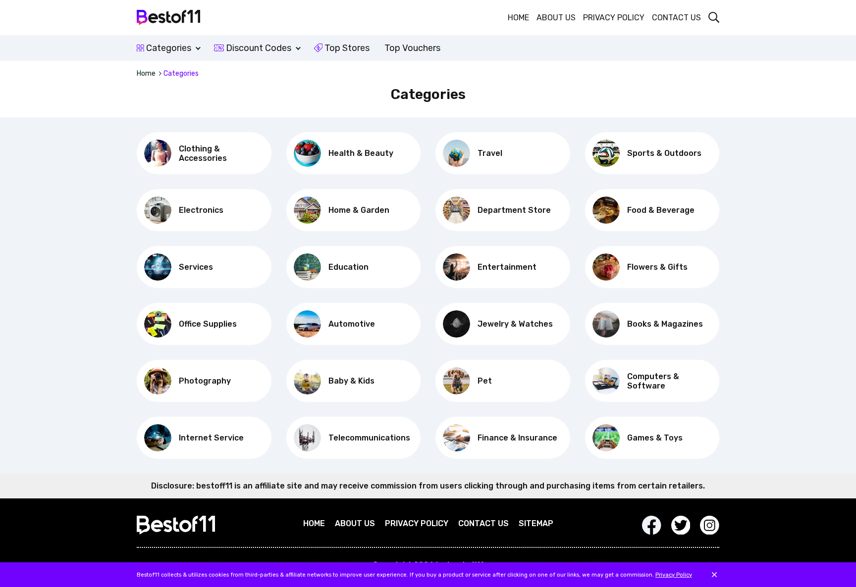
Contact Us (676, 17)
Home (518, 17)
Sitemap (536, 523)
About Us (556, 17)
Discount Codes (257, 48)
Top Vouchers (412, 48)
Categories (168, 48)
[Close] (714, 575)
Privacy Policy (613, 17)
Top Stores (346, 48)
